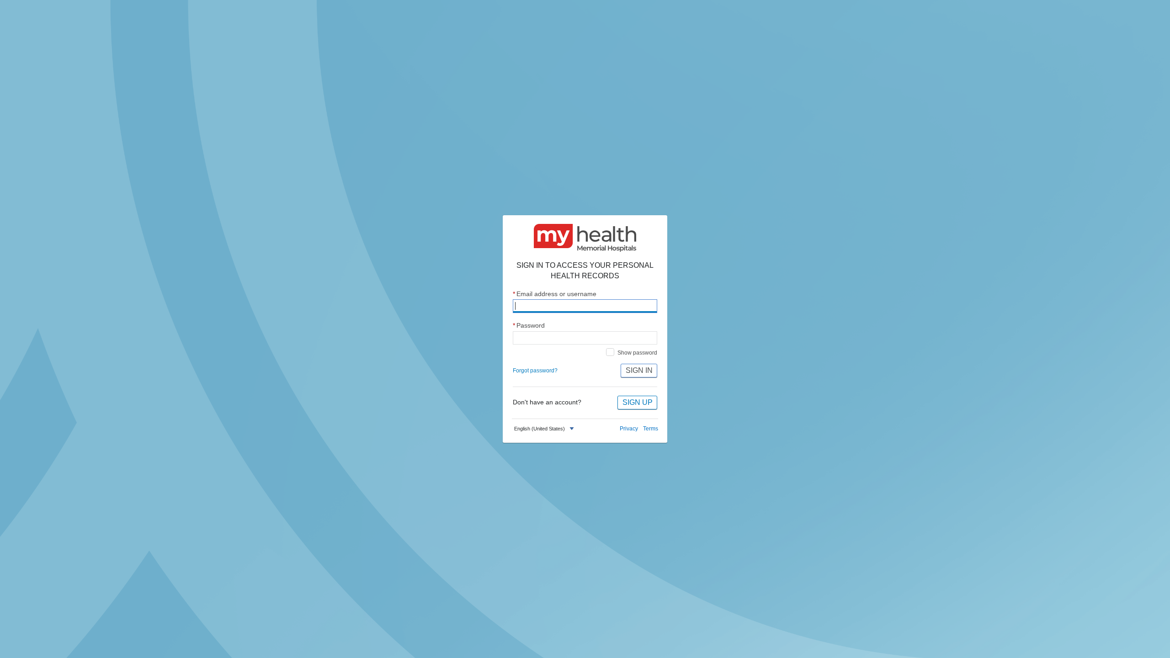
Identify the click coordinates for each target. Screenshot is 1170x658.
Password (529, 325)
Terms (650, 428)
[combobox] (545, 429)
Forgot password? (535, 370)
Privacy (629, 428)
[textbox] (539, 428)
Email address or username (554, 294)
